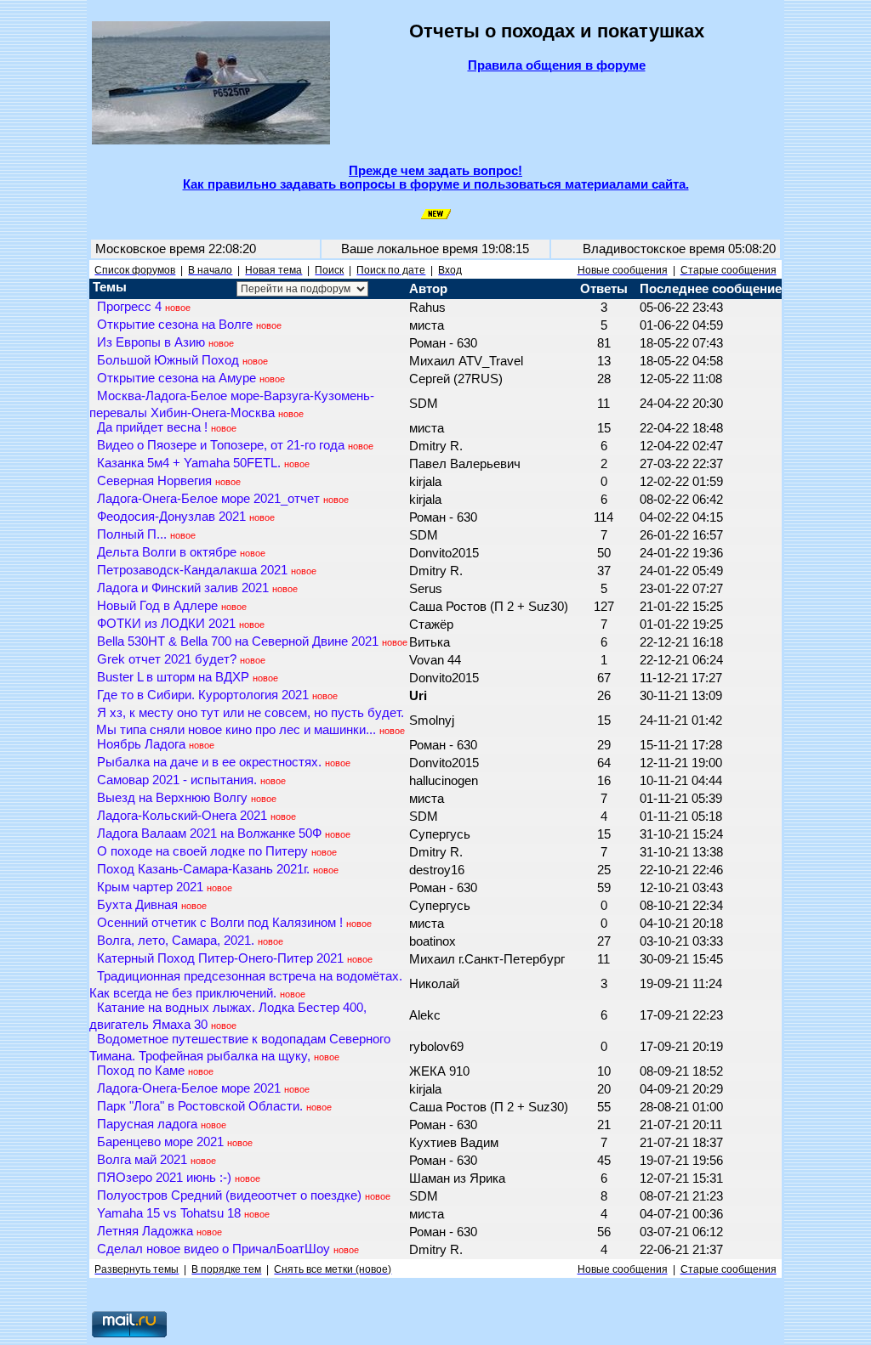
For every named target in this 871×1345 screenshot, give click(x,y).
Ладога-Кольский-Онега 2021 (182, 815)
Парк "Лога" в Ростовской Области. (200, 1106)
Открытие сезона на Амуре (176, 378)
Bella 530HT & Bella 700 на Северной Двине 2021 (238, 641)
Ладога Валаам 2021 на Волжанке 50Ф (209, 833)
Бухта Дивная (137, 905)
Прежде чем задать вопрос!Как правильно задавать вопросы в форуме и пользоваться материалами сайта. (436, 177)
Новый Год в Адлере (157, 606)
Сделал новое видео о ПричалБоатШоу (213, 1249)
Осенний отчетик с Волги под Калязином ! (220, 923)
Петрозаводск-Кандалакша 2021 (192, 570)
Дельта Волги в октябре (166, 552)
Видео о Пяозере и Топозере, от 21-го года (220, 445)
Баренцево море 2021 (160, 1142)
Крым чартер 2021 (150, 887)
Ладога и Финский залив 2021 (183, 588)
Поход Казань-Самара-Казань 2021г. (203, 869)
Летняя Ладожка (145, 1231)
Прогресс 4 (129, 307)
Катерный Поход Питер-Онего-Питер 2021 (220, 958)
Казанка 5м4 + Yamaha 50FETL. (189, 463)
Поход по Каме (141, 1070)
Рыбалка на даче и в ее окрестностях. (209, 762)
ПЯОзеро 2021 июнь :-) (164, 1177)
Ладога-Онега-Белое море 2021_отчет (208, 499)
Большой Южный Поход (168, 360)
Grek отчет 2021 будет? (166, 659)
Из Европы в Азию (151, 342)
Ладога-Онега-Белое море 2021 (189, 1088)
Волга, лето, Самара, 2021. (175, 940)
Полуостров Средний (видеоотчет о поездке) (229, 1195)
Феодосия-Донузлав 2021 (171, 516)
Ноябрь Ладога (141, 744)
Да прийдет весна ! (152, 427)
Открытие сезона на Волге (175, 324)
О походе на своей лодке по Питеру (202, 851)
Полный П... (132, 534)
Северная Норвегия (154, 481)
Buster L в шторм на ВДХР (173, 677)
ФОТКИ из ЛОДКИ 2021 (166, 623)
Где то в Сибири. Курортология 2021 (203, 695)
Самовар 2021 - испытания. (177, 780)
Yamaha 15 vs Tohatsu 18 (169, 1213)
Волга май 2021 (142, 1160)
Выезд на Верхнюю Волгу (172, 798)
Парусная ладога (147, 1124)
